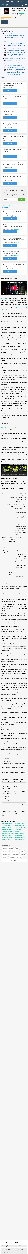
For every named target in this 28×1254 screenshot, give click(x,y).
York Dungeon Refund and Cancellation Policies (16, 69)
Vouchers (12, 22)
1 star (2, 18)
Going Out (21, 13)
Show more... (14, 860)
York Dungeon (4, 298)
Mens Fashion (20, 1252)
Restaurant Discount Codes (20, 833)
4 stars (8, 18)
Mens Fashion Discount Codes (6, 839)
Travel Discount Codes (6, 826)
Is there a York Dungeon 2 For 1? (14, 41)
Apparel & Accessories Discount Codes (21, 831)
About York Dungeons (10, 33)
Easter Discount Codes (6, 829)
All (4, 22)
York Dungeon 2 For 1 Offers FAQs (14, 40)
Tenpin (17, 848)
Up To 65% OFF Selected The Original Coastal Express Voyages (13, 239)
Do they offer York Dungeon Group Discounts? (15, 73)
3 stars (6, 18)
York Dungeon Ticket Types (13, 60)
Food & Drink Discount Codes (19, 835)
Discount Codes (21, 22)
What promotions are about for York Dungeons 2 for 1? (15, 51)
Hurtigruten (16, 216)
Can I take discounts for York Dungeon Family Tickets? (16, 67)
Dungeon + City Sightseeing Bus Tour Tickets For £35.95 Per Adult (13, 163)
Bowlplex (4, 857)
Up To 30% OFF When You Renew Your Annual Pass (13, 110)
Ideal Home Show (6, 854)
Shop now (19, 1)
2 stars (4, 18)
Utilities (20, 1246)
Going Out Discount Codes (20, 826)
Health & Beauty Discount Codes (6, 835)
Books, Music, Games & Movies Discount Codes (21, 827)
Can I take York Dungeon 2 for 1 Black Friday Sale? (16, 52)
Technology (7, 1249)
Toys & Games (20, 1249)
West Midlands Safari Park (8, 848)
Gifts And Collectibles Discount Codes (7, 831)
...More (24, 15)
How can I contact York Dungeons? (15, 35)
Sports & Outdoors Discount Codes (20, 837)
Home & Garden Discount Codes (6, 827)
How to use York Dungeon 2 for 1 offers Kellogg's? (16, 47)
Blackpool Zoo (16, 854)
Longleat (23, 854)
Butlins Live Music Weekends (15, 857)
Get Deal (9, 90)
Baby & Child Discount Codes (21, 839)
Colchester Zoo (14, 851)
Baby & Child (7, 1252)
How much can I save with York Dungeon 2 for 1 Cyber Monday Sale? (16, 56)
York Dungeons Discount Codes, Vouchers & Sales (13, 84)
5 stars (10, 18)
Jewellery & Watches (7, 1246)
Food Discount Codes (7, 833)
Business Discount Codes (7, 837)
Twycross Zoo (5, 851)
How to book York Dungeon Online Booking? (15, 62)
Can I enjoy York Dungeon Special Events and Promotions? (15, 71)
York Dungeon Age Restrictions (14, 65)
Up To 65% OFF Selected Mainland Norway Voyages (11, 252)
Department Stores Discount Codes (7, 823)
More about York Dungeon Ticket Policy (15, 58)
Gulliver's (22, 851)
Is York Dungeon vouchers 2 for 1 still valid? (15, 45)
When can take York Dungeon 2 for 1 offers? (15, 43)
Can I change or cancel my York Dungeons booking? (14, 37)
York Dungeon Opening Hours (14, 63)
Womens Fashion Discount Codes (19, 823)
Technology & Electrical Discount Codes (20, 829)
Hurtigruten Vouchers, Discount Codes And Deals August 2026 (12, 225)
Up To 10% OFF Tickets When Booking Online (12, 124)
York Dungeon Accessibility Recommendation (13, 74)
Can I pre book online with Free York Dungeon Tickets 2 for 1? (15, 49)
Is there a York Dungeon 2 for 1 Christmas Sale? (14, 54)
